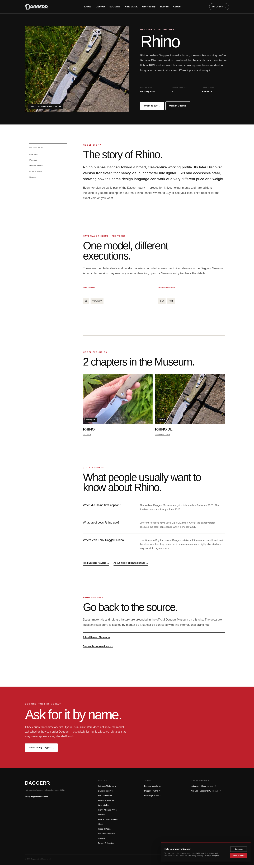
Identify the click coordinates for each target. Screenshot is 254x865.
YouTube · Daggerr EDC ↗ (206, 791)
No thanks (239, 849)
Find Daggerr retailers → (96, 563)
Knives (87, 7)
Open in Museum (178, 106)
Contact (177, 7)
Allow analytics (238, 855)
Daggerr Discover (105, 791)
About (100, 824)
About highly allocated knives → (131, 563)
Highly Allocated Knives (107, 810)
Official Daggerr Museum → (96, 637)
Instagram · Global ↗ (203, 786)
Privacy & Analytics (106, 843)
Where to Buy (149, 7)
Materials (33, 160)
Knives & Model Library (107, 786)
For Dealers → (219, 7)
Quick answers (35, 171)
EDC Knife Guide (105, 795)
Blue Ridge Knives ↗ (153, 795)
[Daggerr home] (40, 7)
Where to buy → (152, 106)
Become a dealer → (152, 786)
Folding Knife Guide (106, 800)
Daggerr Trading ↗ (152, 791)
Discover (100, 7)
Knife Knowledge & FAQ (108, 819)
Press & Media (104, 829)
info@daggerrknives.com (36, 797)
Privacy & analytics (211, 856)
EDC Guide (115, 7)
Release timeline (36, 166)
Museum (164, 7)
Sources (32, 177)
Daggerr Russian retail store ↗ (98, 646)
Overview (33, 154)
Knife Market (131, 7)
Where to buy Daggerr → (41, 747)
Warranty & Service (106, 833)
